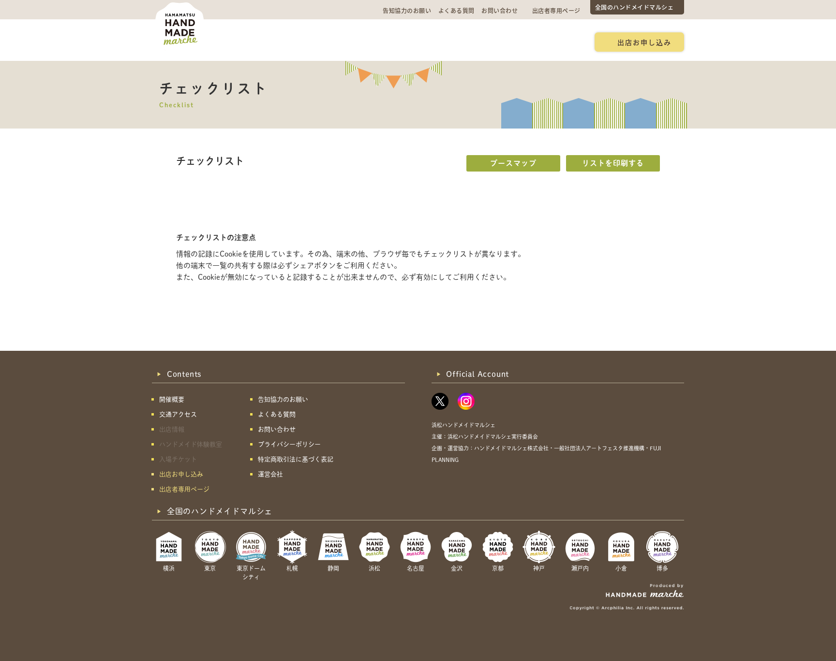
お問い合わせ (499, 10)
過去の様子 (361, 41)
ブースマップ (513, 163)
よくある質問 (456, 10)
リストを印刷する (613, 163)
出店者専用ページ (556, 10)
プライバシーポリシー (289, 444)
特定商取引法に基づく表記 (295, 459)
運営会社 (270, 474)
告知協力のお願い (407, 10)
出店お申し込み (644, 42)
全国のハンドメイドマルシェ (634, 7)
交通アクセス (304, 41)
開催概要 (251, 41)
